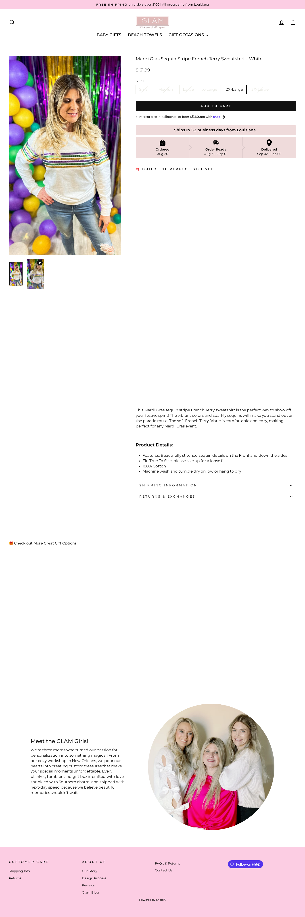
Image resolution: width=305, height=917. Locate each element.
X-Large (209, 89)
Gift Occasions (187, 34)
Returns (15, 878)
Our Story (89, 871)
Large (188, 89)
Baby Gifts (109, 34)
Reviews (88, 885)
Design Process (94, 878)
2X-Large (234, 89)
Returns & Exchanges (167, 496)
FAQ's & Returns (167, 863)
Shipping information (168, 485)
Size (141, 81)
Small (144, 89)
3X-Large (260, 89)
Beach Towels (145, 34)
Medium (166, 89)
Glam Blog (90, 892)
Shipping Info (19, 871)
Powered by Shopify (152, 899)
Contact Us (163, 870)
